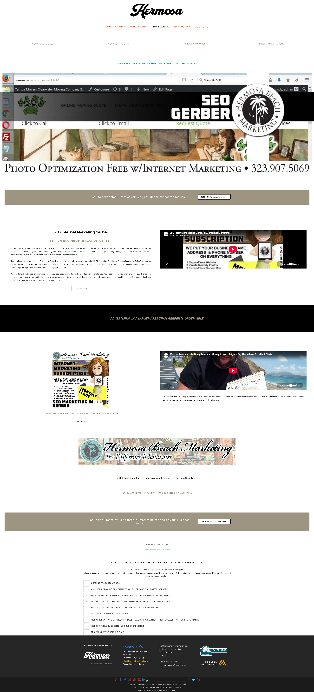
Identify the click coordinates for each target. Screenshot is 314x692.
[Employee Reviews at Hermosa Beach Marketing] (189, 681)
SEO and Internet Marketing (170, 649)
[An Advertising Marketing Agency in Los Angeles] (120, 681)
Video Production (166, 652)
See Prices (81, 422)
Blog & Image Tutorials (168, 662)
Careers (126, 664)
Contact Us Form (137, 664)
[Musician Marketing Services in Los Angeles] (144, 681)
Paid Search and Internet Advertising (173, 646)
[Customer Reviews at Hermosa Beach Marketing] (198, 681)
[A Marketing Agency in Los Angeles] (116, 681)
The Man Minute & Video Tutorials (172, 665)
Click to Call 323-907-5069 (214, 197)
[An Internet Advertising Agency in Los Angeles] (139, 681)
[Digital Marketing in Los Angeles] (125, 681)
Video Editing (164, 655)
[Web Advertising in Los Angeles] (194, 681)
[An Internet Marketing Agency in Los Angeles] (130, 681)
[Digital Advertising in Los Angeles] (166, 681)
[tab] (157, 583)
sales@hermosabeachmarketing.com (137, 661)
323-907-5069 (81, 289)
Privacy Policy (177, 687)
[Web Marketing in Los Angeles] (134, 681)
